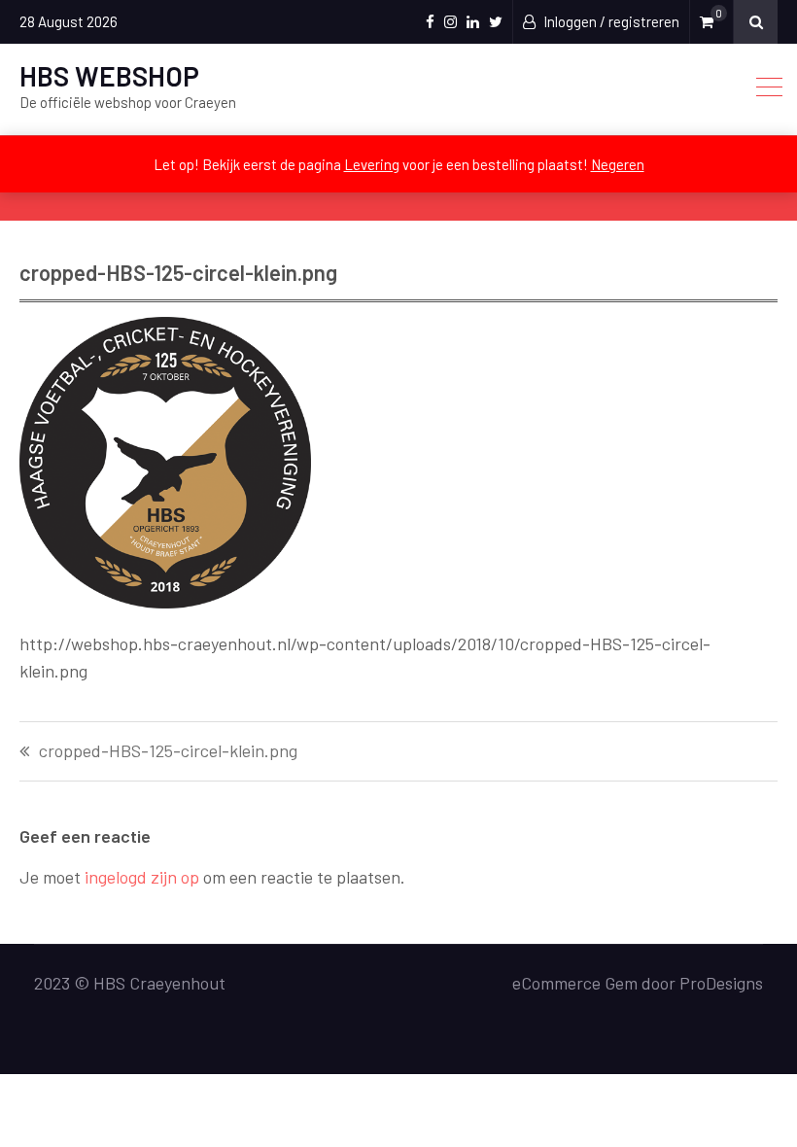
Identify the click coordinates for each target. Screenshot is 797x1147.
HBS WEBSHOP (109, 75)
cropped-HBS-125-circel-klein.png (168, 751)
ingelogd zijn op (142, 876)
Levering (371, 164)
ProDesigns (721, 982)
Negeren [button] (617, 164)
